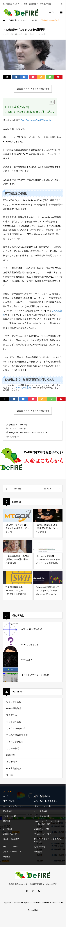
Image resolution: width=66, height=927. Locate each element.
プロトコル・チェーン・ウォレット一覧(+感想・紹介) (48, 822)
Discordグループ (10, 834)
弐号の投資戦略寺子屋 (17, 735)
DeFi (11, 433)
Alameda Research (32, 433)
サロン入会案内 (23, 387)
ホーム (6, 796)
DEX (16, 433)
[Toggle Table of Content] (50, 102)
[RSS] (38, 891)
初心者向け (11, 762)
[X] (26, 891)
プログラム (11, 715)
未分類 (9, 775)
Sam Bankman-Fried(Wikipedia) (36, 120)
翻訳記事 (10, 755)
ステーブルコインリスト (13, 806)
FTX (42, 433)
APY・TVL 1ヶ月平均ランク (46, 801)
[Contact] (32, 891)
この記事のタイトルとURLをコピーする (32, 89)
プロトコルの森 (13, 722)
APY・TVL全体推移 (42, 796)
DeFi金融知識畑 (13, 708)
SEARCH (62, 4)
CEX (47, 433)
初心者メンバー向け (42, 834)
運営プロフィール (10, 847)
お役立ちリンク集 (41, 829)
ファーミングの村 (14, 742)
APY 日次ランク (10, 801)
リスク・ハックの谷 (37, 34)
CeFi (21, 433)
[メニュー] (61, 12)
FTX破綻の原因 (18, 107)
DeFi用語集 (7, 829)
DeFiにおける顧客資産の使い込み (31, 112)
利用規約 (38, 852)
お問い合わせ (39, 847)
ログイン (52, 12)
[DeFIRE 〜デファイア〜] (20, 12)
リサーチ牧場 (12, 748)
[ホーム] (4, 20)
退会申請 (6, 857)
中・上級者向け (13, 768)
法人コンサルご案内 (11, 839)
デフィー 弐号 (21, 425)
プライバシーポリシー (12, 852)
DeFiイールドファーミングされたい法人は (48, 840)
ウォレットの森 (13, 702)
